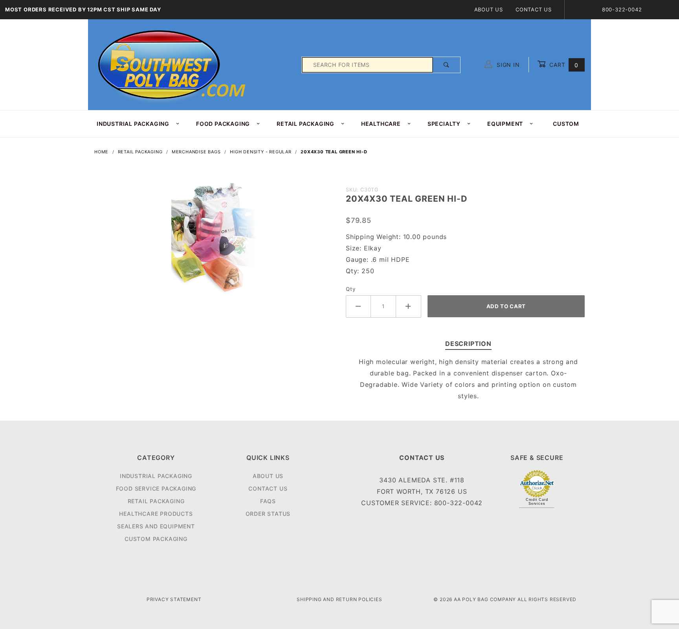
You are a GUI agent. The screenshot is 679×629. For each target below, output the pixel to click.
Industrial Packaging (156, 476)
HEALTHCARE (381, 123)
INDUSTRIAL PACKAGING (133, 123)
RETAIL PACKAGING (305, 123)
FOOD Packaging (223, 123)
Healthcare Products (156, 513)
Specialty (444, 123)
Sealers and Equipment (156, 526)
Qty (351, 289)
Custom (566, 123)
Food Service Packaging (156, 488)
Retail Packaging (156, 501)
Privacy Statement (174, 599)
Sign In (507, 64)
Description (468, 344)
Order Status (268, 513)
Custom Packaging (156, 538)
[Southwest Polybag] (172, 64)
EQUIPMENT (505, 123)
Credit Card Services (537, 502)
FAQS (268, 501)
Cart (562, 64)
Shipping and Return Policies (339, 599)
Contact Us (534, 9)
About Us (488, 9)
